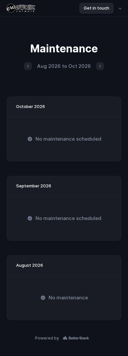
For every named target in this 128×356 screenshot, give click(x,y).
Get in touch (96, 8)
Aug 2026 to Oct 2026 (64, 66)
